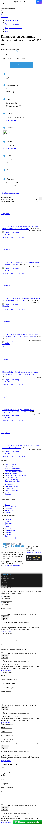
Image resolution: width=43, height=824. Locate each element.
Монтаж (8, 512)
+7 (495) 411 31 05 (7, 576)
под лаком (11, 186)
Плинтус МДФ (10, 466)
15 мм (9, 159)
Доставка (8, 528)
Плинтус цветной (11, 490)
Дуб (8, 78)
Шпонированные (13, 106)
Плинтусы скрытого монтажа (15, 475)
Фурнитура (9, 488)
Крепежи (8, 494)
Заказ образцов (10, 507)
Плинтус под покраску (13, 470)
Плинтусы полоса (11, 479)
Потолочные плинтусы (13, 483)
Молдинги (9, 485)
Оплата (7, 527)
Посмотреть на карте (12, 565)
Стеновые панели (11, 486)
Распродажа (9, 510)
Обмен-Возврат (10, 530)
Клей (7, 492)
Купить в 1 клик (8, 237)
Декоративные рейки (12, 481)
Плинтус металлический (14, 472)
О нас (7, 521)
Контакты (8, 523)
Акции (7, 505)
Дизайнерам (9, 525)
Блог (6, 536)
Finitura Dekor (12, 89)
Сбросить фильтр (9, 120)
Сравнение (21, 237)
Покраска (8, 508)
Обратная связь (6, 574)
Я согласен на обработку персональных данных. (21, 614)
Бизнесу (8, 503)
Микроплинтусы (11, 477)
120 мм (10, 145)
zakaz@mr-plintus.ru (8, 9)
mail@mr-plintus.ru (7, 578)
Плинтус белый (10, 464)
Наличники (9, 496)
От (4, 58)
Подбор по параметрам (10, 193)
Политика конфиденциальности (16, 538)
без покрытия (12, 183)
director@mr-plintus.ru (33, 552)
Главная (8, 519)
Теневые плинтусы (12, 473)
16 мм (9, 162)
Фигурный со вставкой (15, 117)
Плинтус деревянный (12, 468)
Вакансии (8, 534)
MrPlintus (10, 92)
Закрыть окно (6, 631)
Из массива (11, 103)
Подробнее (6, 234)
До (18, 58)
